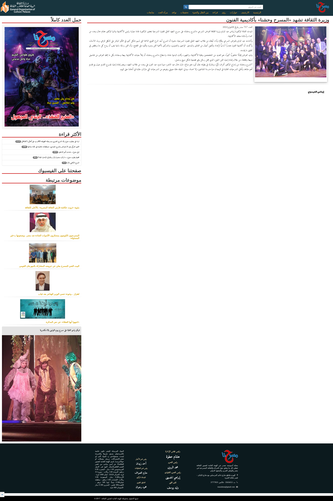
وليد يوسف (173, 487)
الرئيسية (257, 12)
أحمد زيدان (141, 463)
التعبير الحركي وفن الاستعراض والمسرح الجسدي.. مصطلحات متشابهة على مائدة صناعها (51, 146)
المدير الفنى (172, 482)
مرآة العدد (163, 12)
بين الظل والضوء (200, 12)
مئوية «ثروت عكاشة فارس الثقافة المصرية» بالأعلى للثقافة (52, 207)
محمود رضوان (141, 487)
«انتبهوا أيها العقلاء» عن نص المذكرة (62, 321)
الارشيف (245, 12)
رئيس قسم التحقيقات (141, 468)
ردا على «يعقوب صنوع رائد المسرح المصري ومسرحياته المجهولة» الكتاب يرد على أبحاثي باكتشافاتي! (47, 141)
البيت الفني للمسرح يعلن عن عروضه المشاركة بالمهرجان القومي (49, 265)
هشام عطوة (173, 457)
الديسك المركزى (141, 477)
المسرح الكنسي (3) (71, 162)
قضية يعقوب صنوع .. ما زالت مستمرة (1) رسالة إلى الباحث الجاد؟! (56, 157)
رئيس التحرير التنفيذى (173, 472)
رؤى (224, 12)
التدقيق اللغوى (141, 482)
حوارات (233, 12)
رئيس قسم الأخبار (141, 459)
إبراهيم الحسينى (173, 477)
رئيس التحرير (173, 462)
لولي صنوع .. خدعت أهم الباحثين (66, 152)
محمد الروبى (173, 467)
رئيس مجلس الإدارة (172, 451)
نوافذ (174, 12)
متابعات (150, 12)
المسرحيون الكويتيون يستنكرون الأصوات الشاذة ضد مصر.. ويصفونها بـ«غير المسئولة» (44, 237)
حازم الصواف (141, 472)
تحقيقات (184, 12)
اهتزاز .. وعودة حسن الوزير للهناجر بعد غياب (58, 293)
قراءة (215, 12)
